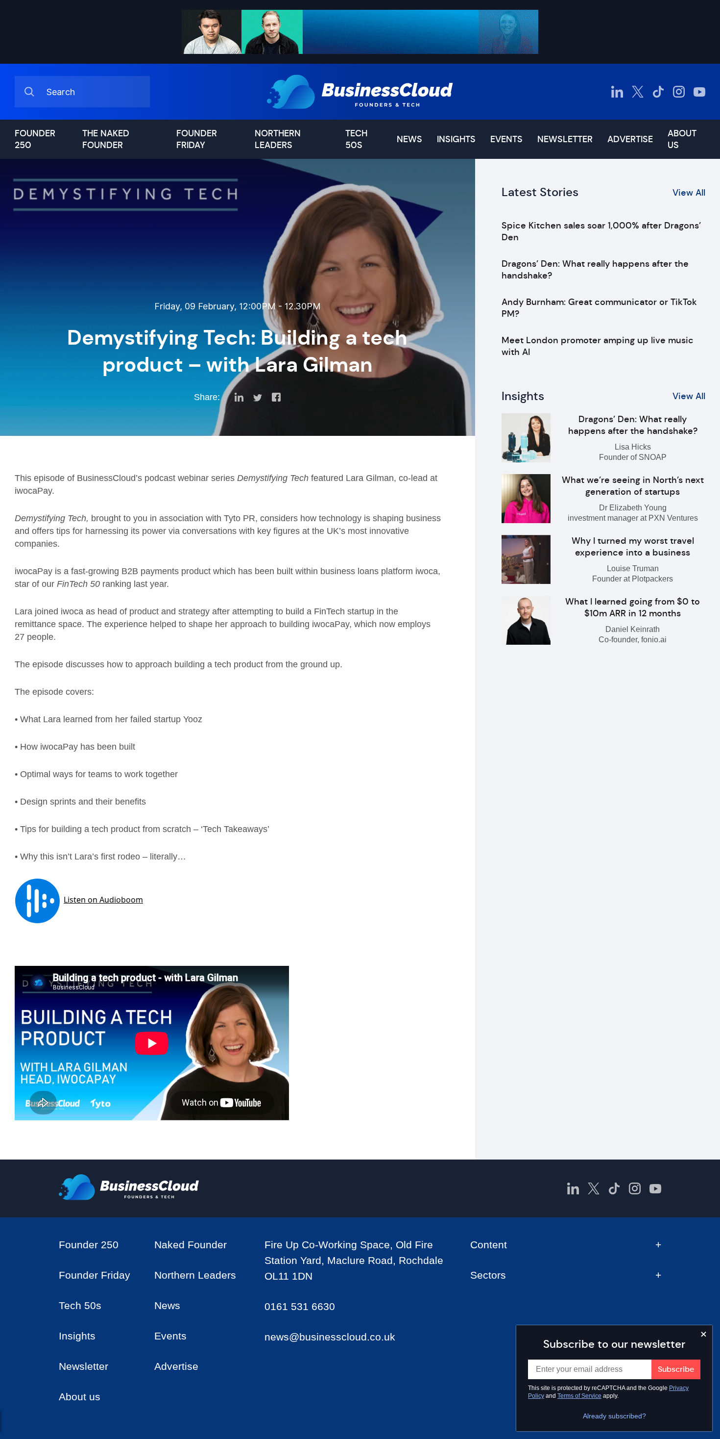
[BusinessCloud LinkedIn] (617, 92)
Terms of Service (579, 1395)
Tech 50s (356, 139)
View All (688, 192)
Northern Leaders (278, 139)
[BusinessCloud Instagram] (679, 92)
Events (506, 139)
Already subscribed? (614, 1416)
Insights (456, 139)
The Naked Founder (105, 139)
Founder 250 (35, 139)
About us (682, 139)
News (409, 139)
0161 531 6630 (299, 1306)
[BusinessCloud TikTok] (658, 92)
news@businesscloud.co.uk (329, 1336)
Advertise (630, 139)
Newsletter (565, 139)
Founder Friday (196, 139)
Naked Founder (190, 1244)
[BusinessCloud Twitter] (638, 92)
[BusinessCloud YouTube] (699, 92)
